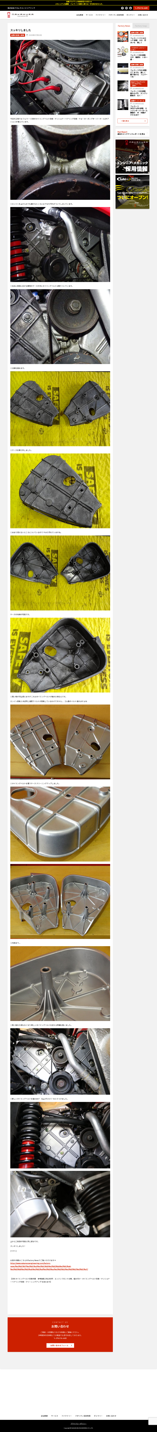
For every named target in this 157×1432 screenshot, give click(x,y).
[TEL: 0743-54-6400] (141, 8)
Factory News (124, 25)
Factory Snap (141, 25)
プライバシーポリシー (78, 1423)
